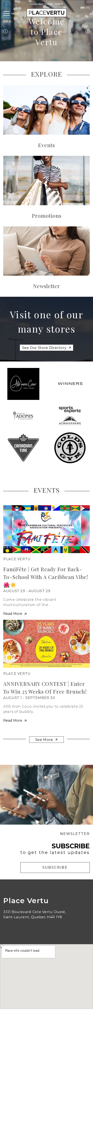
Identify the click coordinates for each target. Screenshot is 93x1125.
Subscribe (55, 867)
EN (82, 7)
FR (88, 7)
